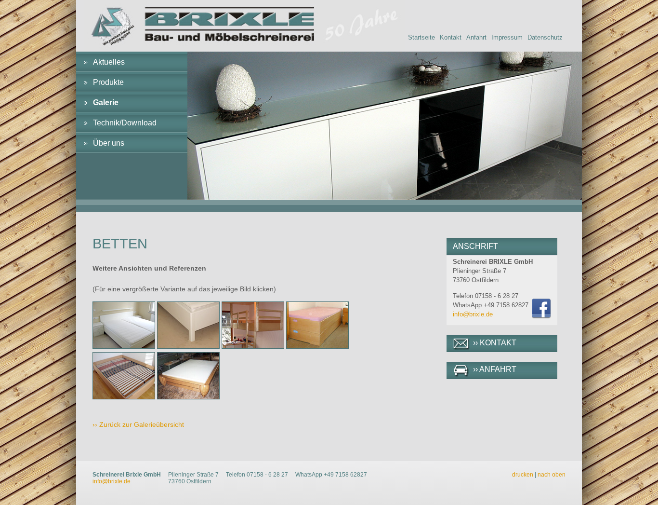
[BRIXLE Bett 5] (123, 397)
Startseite (421, 37)
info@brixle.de (473, 314)
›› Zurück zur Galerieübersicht (138, 424)
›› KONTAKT (494, 343)
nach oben (552, 474)
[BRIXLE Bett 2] (188, 346)
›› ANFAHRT (494, 369)
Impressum (507, 37)
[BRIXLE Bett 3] (253, 346)
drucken (522, 474)
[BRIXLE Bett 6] (188, 397)
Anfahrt (476, 37)
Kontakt (450, 37)
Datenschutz (545, 37)
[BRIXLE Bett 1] (123, 346)
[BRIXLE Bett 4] (317, 346)
